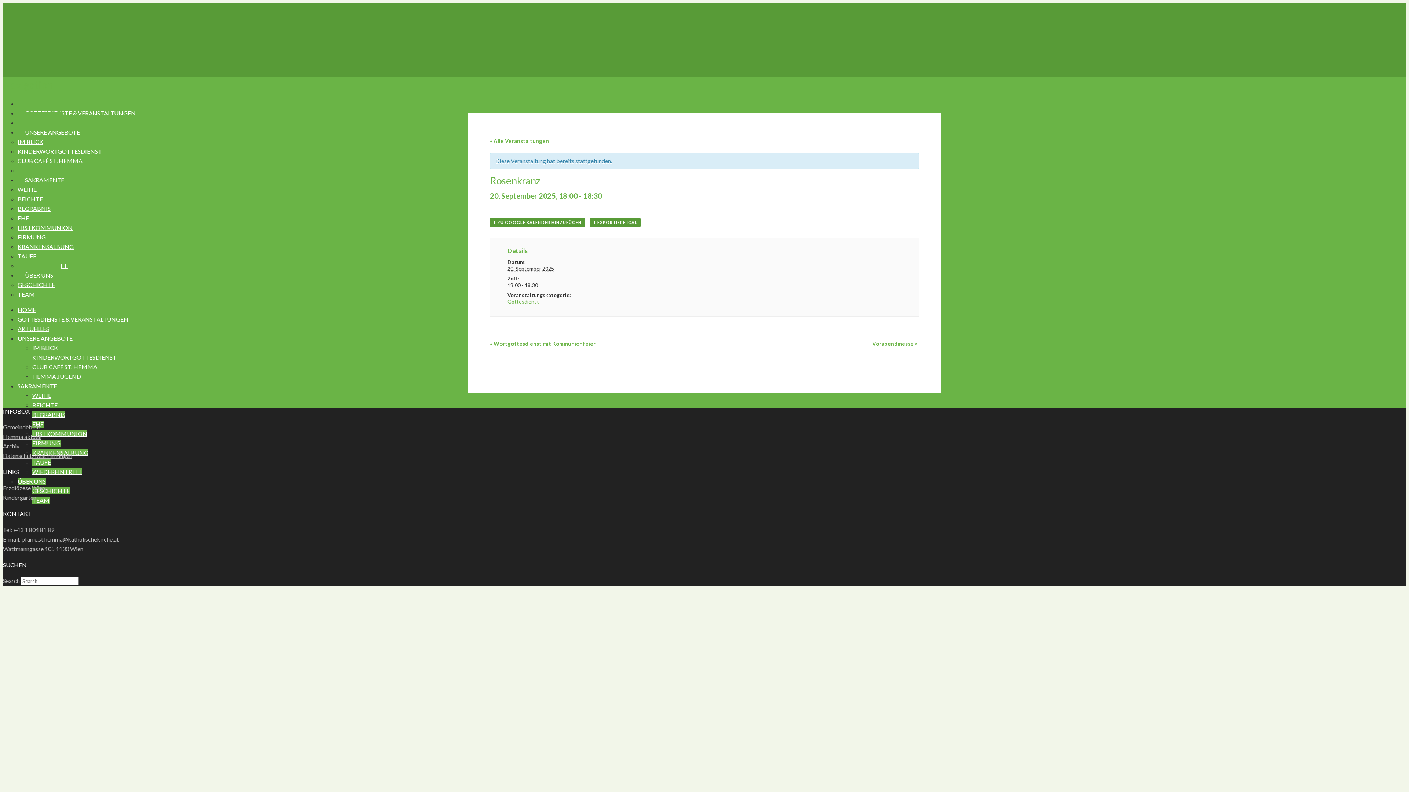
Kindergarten (19, 497)
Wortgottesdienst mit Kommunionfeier (543, 343)
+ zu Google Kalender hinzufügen (537, 222)
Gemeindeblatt (22, 426)
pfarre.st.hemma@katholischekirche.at (70, 539)
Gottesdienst (523, 301)
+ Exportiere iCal (615, 222)
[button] (28, 84)
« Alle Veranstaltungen (519, 141)
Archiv (11, 446)
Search (11, 580)
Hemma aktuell (22, 436)
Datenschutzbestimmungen (37, 455)
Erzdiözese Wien (24, 487)
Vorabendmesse (894, 343)
